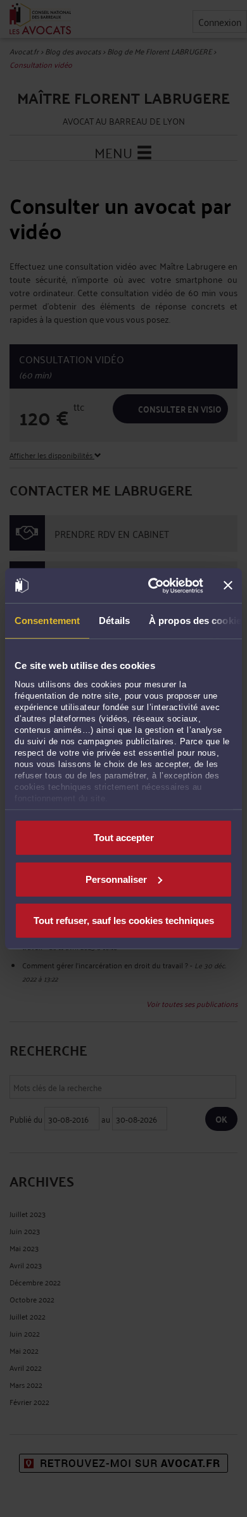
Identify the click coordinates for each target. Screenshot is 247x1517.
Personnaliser (116, 878)
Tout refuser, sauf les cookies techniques (124, 920)
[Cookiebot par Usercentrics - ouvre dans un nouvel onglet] (152, 585)
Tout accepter (124, 837)
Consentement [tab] (47, 620)
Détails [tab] (114, 620)
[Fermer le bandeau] (228, 585)
